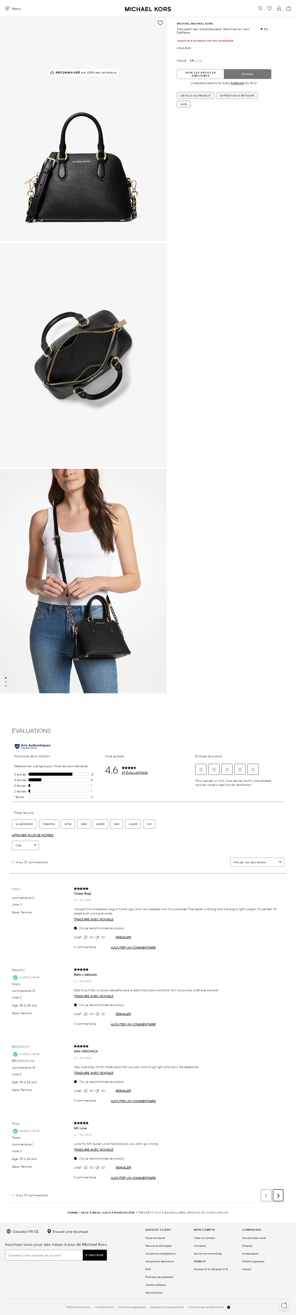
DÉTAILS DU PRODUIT (196, 95)
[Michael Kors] (148, 8)
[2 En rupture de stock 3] (6, 681)
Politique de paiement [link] (159, 1277)
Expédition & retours (237, 95)
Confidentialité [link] (104, 1307)
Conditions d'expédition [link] (160, 1253)
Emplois (247, 1245)
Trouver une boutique (69, 1231)
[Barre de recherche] (260, 8)
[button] (284, 1305)
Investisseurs (250, 1253)
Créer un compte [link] (204, 1238)
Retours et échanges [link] (158, 1245)
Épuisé (247, 74)
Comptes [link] (200, 1245)
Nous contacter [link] (155, 1238)
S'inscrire (95, 1255)
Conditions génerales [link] (132, 1307)
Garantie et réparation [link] (159, 1261)
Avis (184, 104)
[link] (200, 1261)
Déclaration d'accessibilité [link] (167, 1307)
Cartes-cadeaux (155, 1284)
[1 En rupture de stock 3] (6, 678)
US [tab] (200, 60)
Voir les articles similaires (200, 73)
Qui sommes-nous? (254, 1238)
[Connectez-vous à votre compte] (279, 8)
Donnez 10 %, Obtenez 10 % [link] (211, 1269)
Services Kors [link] (153, 1292)
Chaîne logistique (253, 1261)
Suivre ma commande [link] (208, 1253)
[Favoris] (269, 8)
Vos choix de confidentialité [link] (206, 1307)
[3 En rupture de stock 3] (6, 685)
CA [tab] (192, 60)
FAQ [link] (148, 1269)
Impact (246, 1269)
